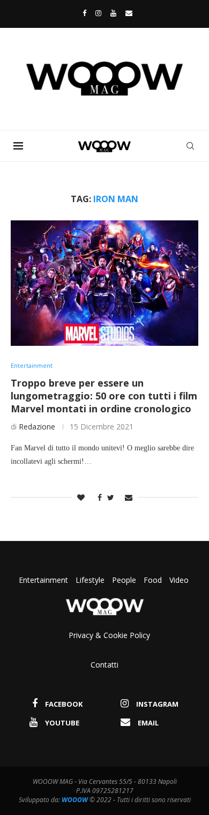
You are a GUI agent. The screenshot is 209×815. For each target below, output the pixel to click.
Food (153, 580)
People (124, 580)
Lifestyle (91, 580)
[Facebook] (81, 13)
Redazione (37, 426)
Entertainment (44, 580)
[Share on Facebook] (97, 497)
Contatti (104, 665)
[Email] (128, 13)
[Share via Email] (128, 497)
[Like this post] (81, 497)
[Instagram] (98, 13)
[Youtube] (113, 13)
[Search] (190, 145)
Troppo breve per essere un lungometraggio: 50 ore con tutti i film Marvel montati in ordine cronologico (104, 395)
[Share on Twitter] (110, 497)
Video (179, 580)
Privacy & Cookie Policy (109, 635)
